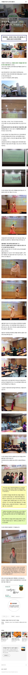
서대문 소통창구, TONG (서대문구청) (9, 667)
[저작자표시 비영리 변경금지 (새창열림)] (18, 616)
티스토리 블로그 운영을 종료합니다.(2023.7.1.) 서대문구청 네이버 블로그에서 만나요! (11, 651)
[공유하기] (6, 616)
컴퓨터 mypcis (4, 672)
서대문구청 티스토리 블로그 (8, 2)
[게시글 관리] (8, 616)
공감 (2, 669)
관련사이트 (3, 665)
